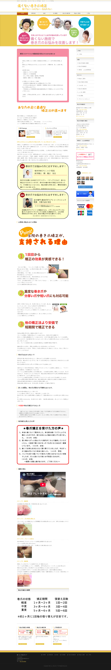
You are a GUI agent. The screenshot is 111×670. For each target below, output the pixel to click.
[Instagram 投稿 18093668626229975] (91, 178)
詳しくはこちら (31, 136)
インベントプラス (51, 128)
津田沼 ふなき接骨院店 (84, 69)
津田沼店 (51, 654)
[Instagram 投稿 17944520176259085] (83, 182)
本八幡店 (63, 654)
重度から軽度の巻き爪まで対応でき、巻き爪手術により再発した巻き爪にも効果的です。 (25, 638)
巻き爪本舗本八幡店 (83, 63)
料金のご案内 (81, 78)
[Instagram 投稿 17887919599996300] (87, 178)
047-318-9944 (83, 129)
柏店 (57, 654)
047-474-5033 (83, 145)
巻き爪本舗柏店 (82, 66)
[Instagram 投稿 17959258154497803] (83, 178)
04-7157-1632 (83, 109)
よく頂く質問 (81, 92)
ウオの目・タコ (82, 85)
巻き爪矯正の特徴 (24, 627)
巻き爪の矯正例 (41, 627)
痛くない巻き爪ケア (53, 666)
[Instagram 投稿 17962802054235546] (79, 178)
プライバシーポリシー (84, 99)
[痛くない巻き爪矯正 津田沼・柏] (35, 9)
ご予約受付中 (58, 627)
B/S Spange (23, 128)
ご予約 (80, 54)
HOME (44, 654)
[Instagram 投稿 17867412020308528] (79, 182)
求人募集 (80, 95)
